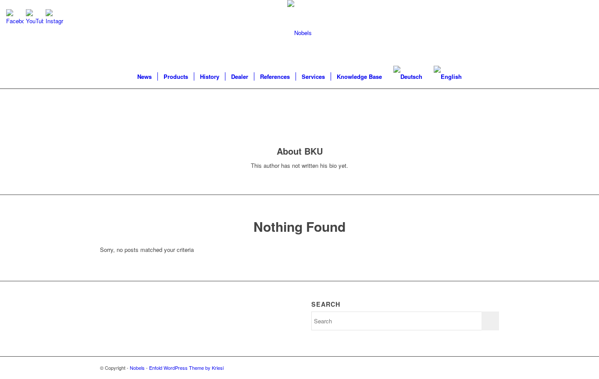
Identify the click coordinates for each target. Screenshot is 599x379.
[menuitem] (144, 77)
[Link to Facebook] (492, 367)
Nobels (137, 367)
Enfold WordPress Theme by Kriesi (186, 367)
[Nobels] (299, 33)
